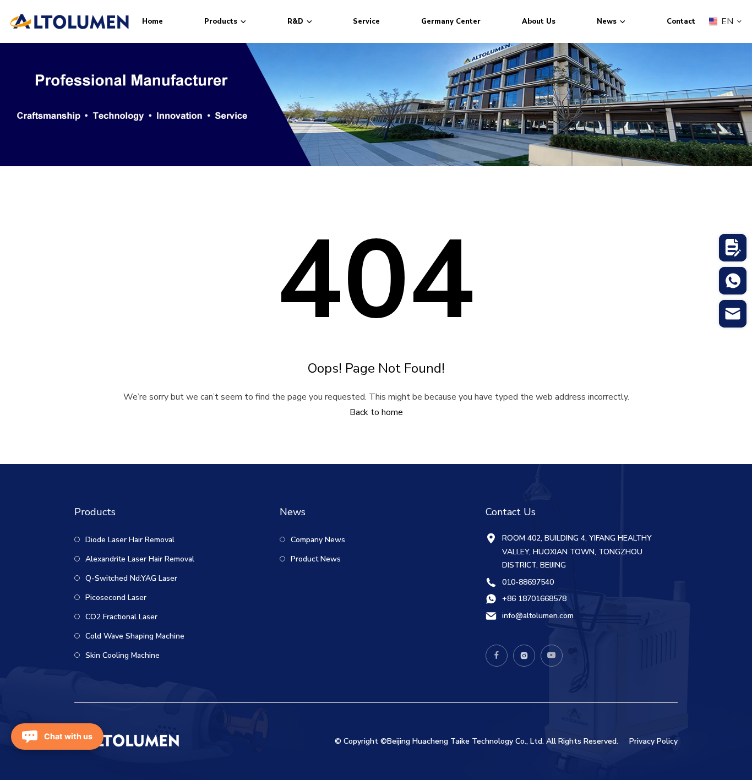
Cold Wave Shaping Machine (133, 636)
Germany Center (451, 21)
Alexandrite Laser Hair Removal (138, 559)
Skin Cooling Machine (121, 655)
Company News (316, 539)
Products (220, 21)
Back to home (376, 412)
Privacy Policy (653, 741)
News (607, 21)
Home (152, 21)
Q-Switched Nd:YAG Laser (130, 578)
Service (366, 21)
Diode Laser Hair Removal (129, 539)
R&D (295, 21)
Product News (314, 559)
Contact (681, 21)
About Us (538, 21)
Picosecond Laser (114, 597)
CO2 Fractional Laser (120, 617)
